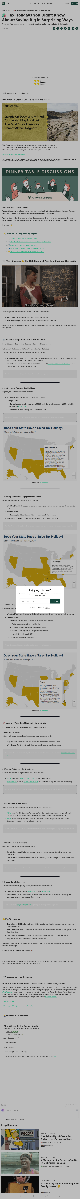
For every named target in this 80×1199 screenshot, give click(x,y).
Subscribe (55, 601)
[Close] (62, 588)
